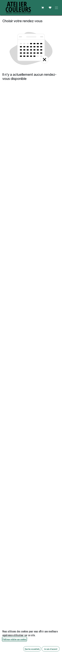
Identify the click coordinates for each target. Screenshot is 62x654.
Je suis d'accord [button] (50, 649)
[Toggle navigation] (56, 7)
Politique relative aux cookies (14, 639)
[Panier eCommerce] (42, 7)
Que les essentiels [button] (32, 649)
